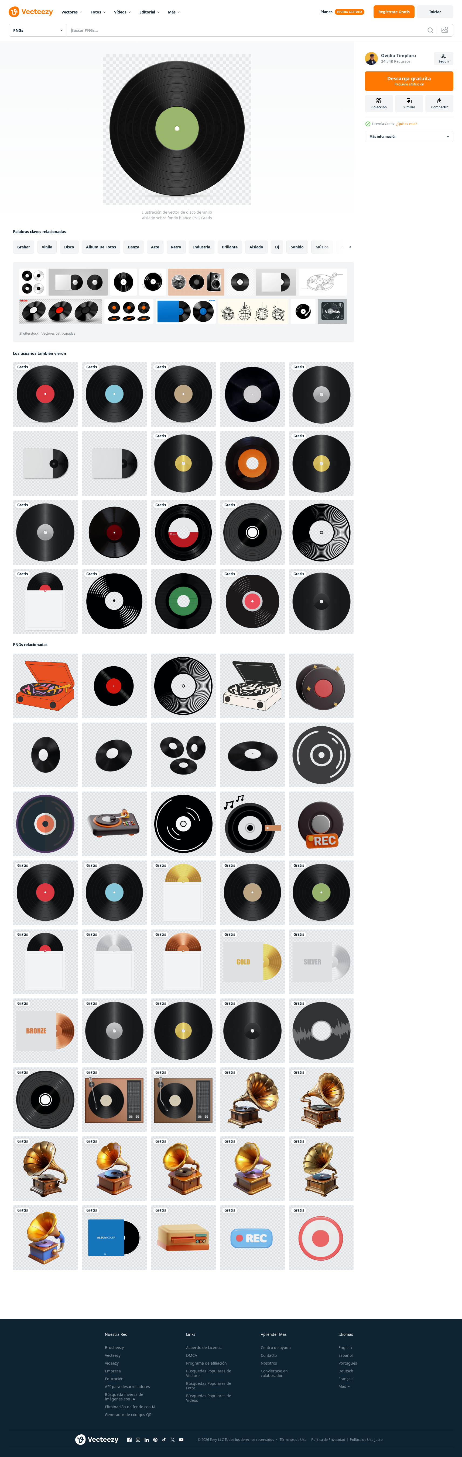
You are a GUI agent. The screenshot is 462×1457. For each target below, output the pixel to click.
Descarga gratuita (409, 81)
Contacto (269, 1355)
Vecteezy (113, 1355)
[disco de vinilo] (183, 532)
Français (346, 1378)
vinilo (47, 246)
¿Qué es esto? (406, 124)
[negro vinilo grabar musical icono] (183, 824)
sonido (297, 246)
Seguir (444, 61)
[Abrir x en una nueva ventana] (172, 1440)
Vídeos (120, 12)
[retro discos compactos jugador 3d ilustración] (183, 1237)
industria (201, 246)
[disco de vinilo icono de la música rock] (252, 601)
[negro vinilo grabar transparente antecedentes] (45, 755)
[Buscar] (430, 30)
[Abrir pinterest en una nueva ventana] (155, 1440)
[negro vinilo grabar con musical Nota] (252, 824)
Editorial (147, 12)
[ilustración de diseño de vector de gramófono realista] (183, 463)
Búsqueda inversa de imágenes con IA (124, 1397)
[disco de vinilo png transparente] (252, 463)
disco (69, 246)
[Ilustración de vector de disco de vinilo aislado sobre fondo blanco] (45, 394)
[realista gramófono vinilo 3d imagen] (321, 1168)
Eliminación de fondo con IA (130, 1406)
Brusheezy (114, 1347)
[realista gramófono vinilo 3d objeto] (252, 1099)
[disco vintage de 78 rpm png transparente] (114, 532)
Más (172, 12)
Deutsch (345, 1370)
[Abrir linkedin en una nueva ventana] (147, 1440)
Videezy (112, 1363)
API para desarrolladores (127, 1386)
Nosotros (269, 1363)
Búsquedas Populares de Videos (208, 1398)
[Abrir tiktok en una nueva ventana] (164, 1440)
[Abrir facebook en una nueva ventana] (129, 1440)
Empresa (113, 1370)
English (345, 1347)
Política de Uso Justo (366, 1439)
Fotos (96, 12)
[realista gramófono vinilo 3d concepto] (321, 1099)
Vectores (69, 12)
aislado (256, 246)
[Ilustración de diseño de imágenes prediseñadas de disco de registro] (321, 394)
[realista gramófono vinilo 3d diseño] (45, 1168)
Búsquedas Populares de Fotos (208, 1385)
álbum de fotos (101, 246)
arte (155, 246)
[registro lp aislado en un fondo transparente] (252, 394)
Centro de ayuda (276, 1347)
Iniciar (435, 11)
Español (345, 1355)
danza (133, 246)
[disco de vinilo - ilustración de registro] (321, 532)
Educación (114, 1378)
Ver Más (332, 311)
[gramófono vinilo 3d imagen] (114, 1168)
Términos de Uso (293, 1439)
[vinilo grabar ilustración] (321, 1030)
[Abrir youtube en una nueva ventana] (181, 1440)
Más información (382, 136)
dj (277, 246)
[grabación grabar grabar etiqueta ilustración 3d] (321, 824)
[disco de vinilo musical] (114, 601)
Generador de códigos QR (128, 1414)
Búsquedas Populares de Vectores (208, 1373)
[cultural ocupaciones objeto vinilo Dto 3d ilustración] (321, 686)
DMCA (191, 1355)
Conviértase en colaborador (274, 1373)
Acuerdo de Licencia (204, 1347)
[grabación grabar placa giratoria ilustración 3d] (114, 824)
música (322, 246)
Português (347, 1363)
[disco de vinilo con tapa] (252, 961)
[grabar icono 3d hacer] (252, 1237)
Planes (326, 11)
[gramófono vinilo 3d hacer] (252, 1168)
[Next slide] (345, 247)
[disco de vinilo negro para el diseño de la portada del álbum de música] (252, 532)
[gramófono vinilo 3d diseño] (183, 1168)
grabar (23, 246)
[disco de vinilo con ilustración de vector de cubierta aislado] (45, 601)
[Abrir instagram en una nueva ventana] (138, 1440)
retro (176, 246)
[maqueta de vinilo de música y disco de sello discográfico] (45, 463)
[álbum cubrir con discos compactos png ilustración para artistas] (114, 1237)
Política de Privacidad (328, 1439)
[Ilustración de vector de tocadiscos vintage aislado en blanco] (114, 1099)
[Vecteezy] (31, 11)
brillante (230, 246)
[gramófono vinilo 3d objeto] (45, 1237)
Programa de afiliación (206, 1363)
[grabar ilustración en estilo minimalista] (321, 755)
